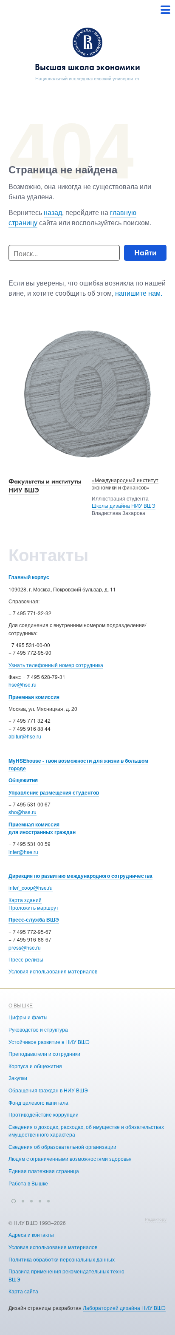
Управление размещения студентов (53, 792)
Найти (145, 252)
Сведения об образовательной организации (62, 1146)
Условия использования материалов (52, 971)
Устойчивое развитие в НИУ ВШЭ (49, 1041)
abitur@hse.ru (24, 736)
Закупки (17, 1077)
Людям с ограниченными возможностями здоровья (70, 1158)
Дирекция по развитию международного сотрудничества (80, 876)
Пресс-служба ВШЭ (33, 919)
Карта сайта (23, 1291)
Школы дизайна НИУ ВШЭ (123, 505)
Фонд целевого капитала (38, 1102)
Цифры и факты (28, 1017)
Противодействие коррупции (43, 1114)
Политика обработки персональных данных (61, 1259)
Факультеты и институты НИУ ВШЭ (44, 486)
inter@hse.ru (23, 851)
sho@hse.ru (22, 811)
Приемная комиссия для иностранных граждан (42, 828)
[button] (13, 1200)
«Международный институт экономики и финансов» (125, 483)
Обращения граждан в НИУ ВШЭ (48, 1090)
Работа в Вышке (28, 1183)
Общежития (23, 780)
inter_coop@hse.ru (30, 887)
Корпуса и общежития (35, 1065)
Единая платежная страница (43, 1170)
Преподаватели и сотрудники (44, 1053)
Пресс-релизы (25, 959)
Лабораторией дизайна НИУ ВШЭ (124, 1307)
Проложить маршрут (33, 907)
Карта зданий (25, 899)
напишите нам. (138, 293)
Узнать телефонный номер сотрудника (55, 664)
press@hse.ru (24, 947)
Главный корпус (28, 577)
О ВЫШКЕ (20, 1005)
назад (53, 212)
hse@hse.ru (22, 684)
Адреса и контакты (31, 1234)
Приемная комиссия (33, 697)
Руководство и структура (38, 1029)
